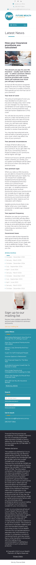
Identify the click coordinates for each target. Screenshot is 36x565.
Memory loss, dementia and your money (16, 348)
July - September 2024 (14, 266)
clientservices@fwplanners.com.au (19, 9)
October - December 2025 (15, 257)
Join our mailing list (11, 326)
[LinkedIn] (21, 1)
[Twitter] (18, 1)
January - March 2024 (13, 273)
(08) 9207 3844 (19, 6)
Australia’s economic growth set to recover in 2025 (17, 366)
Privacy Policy (18, 556)
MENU (19, 25)
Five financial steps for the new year (16, 360)
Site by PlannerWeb (18, 562)
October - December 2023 (15, 276)
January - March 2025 (13, 260)
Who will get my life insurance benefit (16, 381)
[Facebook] (15, 1)
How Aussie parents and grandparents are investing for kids (17, 371)
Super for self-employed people (16, 353)
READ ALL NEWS (12, 386)
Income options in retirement (15, 356)
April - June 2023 (12, 282)
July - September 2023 (14, 279)
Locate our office (19, 4)
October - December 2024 (15, 263)
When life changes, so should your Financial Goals (17, 376)
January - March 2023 (13, 285)
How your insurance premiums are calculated (17, 343)
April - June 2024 (12, 269)
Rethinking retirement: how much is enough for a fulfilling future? (18, 338)
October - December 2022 (15, 288)
